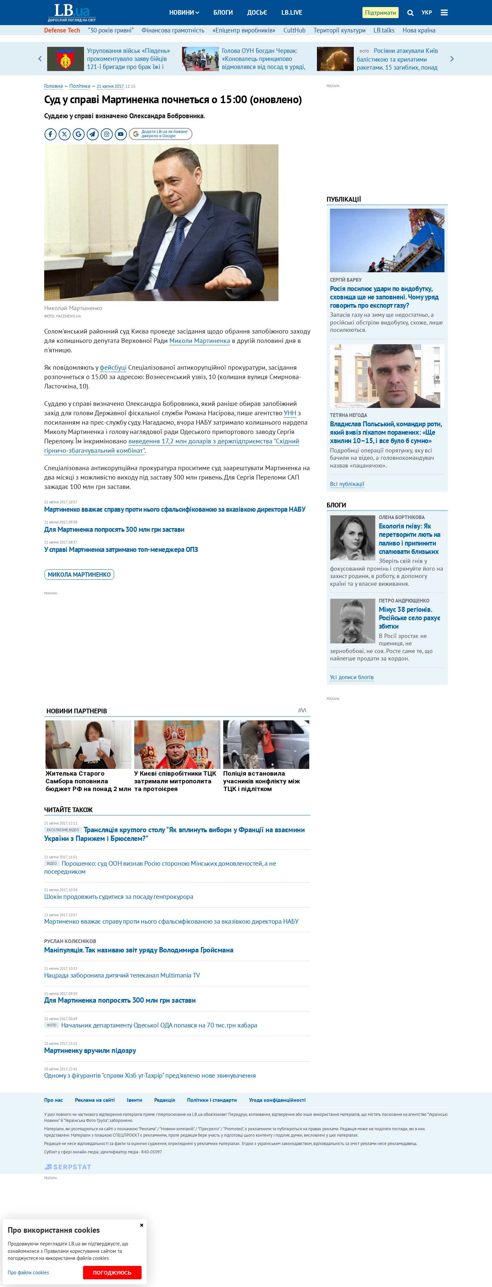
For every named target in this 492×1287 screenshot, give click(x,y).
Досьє (257, 12)
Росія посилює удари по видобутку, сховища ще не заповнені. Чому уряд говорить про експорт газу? (384, 297)
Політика (79, 85)
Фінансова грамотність (173, 30)
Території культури (339, 30)
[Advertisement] (177, 644)
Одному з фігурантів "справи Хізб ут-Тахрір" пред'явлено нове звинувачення (150, 1075)
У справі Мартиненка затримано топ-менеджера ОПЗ (121, 549)
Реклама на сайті (95, 1099)
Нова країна (419, 30)
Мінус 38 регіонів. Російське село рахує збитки (409, 618)
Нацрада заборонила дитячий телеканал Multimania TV (122, 975)
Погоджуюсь (112, 1273)
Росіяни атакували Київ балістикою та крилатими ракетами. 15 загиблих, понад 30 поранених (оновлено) (397, 63)
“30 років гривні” (111, 30)
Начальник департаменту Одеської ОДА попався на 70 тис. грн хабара (152, 1025)
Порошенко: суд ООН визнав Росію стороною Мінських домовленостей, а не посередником (160, 867)
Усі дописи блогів (352, 677)
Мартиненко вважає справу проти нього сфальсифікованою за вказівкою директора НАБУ (174, 509)
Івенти (134, 1099)
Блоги (223, 12)
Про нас (53, 1099)
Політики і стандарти (212, 1099)
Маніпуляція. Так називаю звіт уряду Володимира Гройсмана (138, 949)
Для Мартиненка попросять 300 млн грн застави (114, 529)
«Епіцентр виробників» (244, 30)
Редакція (164, 1099)
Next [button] (452, 58)
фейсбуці (113, 367)
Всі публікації (347, 484)
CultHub (294, 30)
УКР (427, 12)
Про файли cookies (28, 1272)
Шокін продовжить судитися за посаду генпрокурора (118, 896)
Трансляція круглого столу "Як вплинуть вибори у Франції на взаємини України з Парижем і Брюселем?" (174, 834)
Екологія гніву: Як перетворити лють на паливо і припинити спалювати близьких (409, 538)
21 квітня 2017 (110, 86)
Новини (181, 12)
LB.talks (384, 30)
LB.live (291, 12)
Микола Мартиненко (79, 574)
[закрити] (141, 1225)
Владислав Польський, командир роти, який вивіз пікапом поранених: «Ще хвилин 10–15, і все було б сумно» (385, 432)
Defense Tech (62, 30)
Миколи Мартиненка (199, 340)
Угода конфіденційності (277, 1099)
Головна (53, 85)
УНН (290, 413)
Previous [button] (40, 58)
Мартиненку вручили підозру (90, 1050)
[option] (111, 58)
